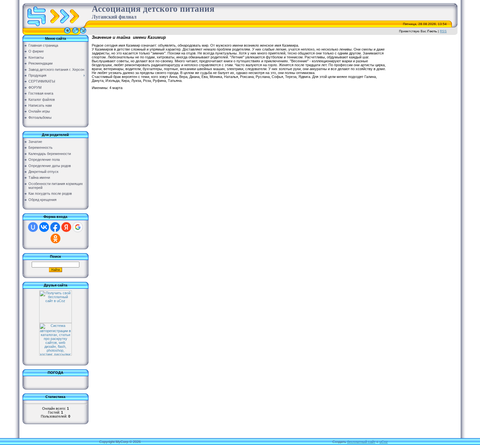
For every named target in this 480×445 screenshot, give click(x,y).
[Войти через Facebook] (55, 227)
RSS (443, 31)
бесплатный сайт (361, 442)
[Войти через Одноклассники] (55, 238)
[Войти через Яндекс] (66, 227)
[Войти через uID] (33, 227)
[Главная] (67, 34)
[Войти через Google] (77, 227)
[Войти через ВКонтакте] (44, 227)
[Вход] (83, 34)
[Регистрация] (75, 34)
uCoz (383, 442)
